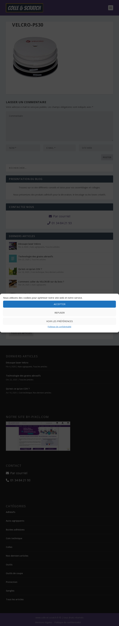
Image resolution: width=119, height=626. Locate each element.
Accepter (59, 304)
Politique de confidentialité (59, 326)
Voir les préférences (59, 321)
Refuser (60, 312)
